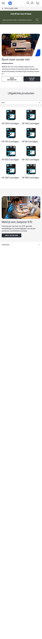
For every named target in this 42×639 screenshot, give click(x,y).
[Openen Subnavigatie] (3, 3)
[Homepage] (10, 3)
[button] (21, 245)
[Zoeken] (28, 3)
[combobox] (21, 103)
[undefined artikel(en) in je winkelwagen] (37, 3)
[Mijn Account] (32, 3)
